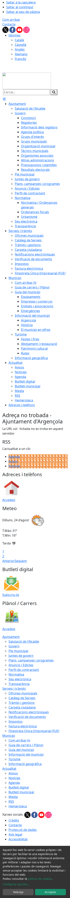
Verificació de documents (27, 717)
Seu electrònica (20, 679)
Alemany (21, 54)
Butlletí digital (19, 787)
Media (13, 797)
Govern (14, 646)
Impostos (16, 721)
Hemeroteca (18, 806)
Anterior (8, 561)
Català (19, 40)
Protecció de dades (23, 830)
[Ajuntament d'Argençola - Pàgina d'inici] (26, 80)
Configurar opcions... (16, 884)
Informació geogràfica (25, 764)
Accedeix (8, 500)
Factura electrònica (23, 726)
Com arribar (11, 19)
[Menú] (4, 99)
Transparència (19, 684)
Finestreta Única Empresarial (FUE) (34, 731)
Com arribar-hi (19, 740)
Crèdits (14, 820)
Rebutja (18, 892)
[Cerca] (53, 92)
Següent (21, 561)
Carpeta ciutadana (22, 707)
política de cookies (40, 879)
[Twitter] (5, 29)
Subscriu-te (10, 595)
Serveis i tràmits (14, 688)
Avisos (13, 461)
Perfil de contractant (24, 670)
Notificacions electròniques (29, 712)
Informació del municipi (26, 754)
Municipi (8, 735)
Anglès (20, 49)
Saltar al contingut (19, 7)
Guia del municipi (21, 750)
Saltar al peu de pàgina (23, 12)
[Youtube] (19, 29)
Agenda (14, 456)
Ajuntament (11, 637)
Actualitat (9, 768)
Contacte (9, 24)
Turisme (14, 759)
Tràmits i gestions (22, 703)
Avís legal (15, 834)
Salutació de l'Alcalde (24, 641)
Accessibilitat (18, 839)
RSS (11, 801)
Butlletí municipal (21, 792)
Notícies (14, 466)
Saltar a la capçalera (21, 2)
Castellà (20, 45)
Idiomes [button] (14, 35)
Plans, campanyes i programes (31, 660)
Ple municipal (18, 651)
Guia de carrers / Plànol (26, 745)
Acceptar (50, 892)
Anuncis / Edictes (21, 665)
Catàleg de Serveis (22, 698)
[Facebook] (12, 29)
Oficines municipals (23, 693)
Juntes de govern (21, 655)
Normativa (16, 674)
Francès (20, 59)
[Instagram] (26, 29)
